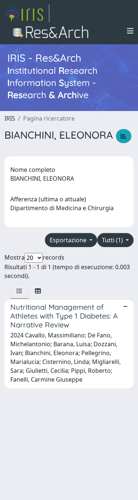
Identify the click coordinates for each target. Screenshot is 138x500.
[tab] (19, 291)
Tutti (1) (113, 240)
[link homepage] (26, 13)
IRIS (9, 118)
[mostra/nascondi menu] (130, 31)
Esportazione (69, 240)
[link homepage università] (52, 31)
